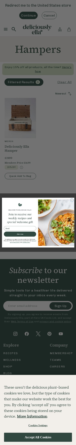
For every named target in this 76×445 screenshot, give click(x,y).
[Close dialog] (71, 200)
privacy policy (15, 242)
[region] (38, 410)
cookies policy (26, 242)
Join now (20, 234)
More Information (32, 416)
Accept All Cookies (38, 437)
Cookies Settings (37, 425)
